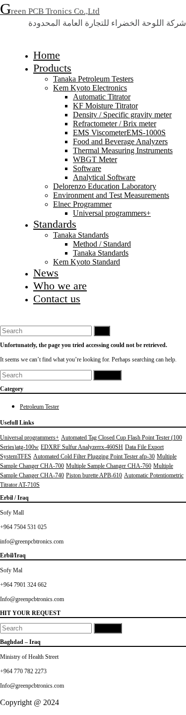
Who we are (60, 285)
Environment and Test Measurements (111, 195)
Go (102, 331)
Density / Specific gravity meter (122, 114)
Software (87, 168)
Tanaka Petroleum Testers (93, 79)
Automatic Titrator (101, 96)
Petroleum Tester (39, 406)
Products (52, 68)
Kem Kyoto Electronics (90, 88)
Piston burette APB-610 (94, 475)
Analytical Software (104, 177)
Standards (54, 224)
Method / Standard (102, 244)
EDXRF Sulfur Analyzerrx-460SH (82, 447)
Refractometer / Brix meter (114, 123)
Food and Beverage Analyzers (120, 141)
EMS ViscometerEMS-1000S (119, 132)
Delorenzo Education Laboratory (104, 186)
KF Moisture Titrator (105, 105)
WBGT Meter (95, 159)
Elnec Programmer (82, 204)
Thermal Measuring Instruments (123, 150)
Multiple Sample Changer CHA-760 (108, 465)
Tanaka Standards (81, 235)
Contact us (56, 298)
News (46, 273)
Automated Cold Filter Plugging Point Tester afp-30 (94, 456)
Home (46, 55)
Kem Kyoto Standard (86, 262)
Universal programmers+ (112, 213)
